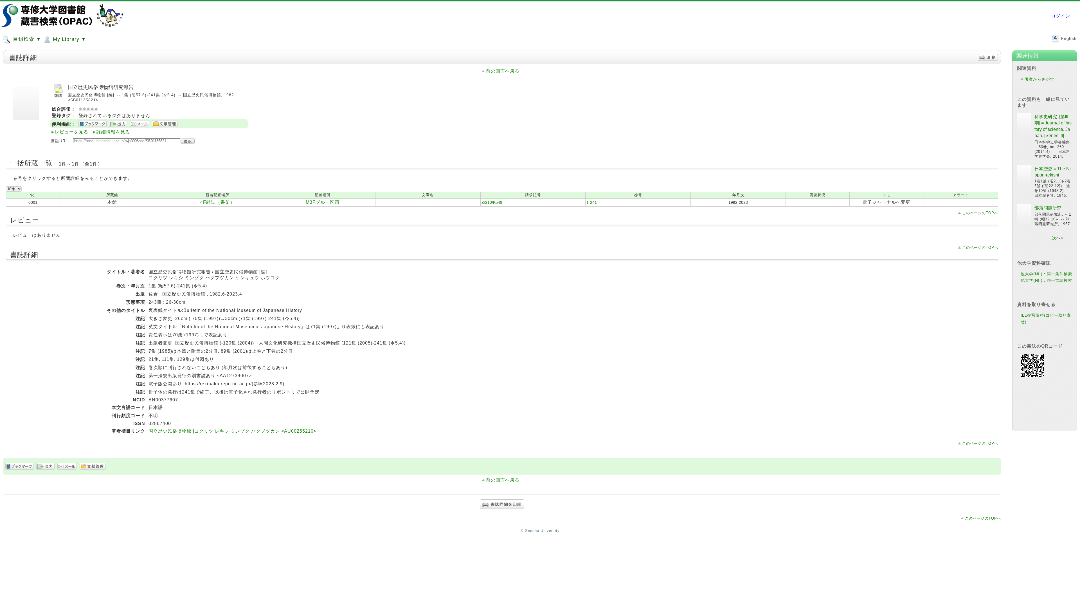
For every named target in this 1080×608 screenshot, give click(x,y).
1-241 (591, 202)
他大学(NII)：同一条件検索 (1046, 274)
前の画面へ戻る (502, 71)
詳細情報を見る (113, 131)
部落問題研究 (1047, 207)
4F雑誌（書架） (217, 202)
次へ (1056, 238)
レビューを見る (71, 131)
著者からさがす (1039, 79)
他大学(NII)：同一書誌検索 (1046, 280)
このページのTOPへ (980, 213)
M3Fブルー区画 (322, 202)
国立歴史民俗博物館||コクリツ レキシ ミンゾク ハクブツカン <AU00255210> (232, 431)
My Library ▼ (68, 39)
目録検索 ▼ (26, 39)
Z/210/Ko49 (492, 202)
